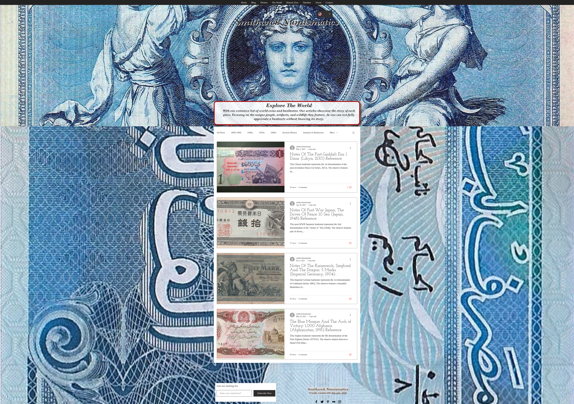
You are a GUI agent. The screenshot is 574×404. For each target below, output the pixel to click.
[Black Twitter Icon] (322, 402)
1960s (273, 132)
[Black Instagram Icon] (340, 402)
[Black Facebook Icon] (316, 402)
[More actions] (351, 148)
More (332, 132)
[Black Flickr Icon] (334, 402)
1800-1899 (236, 132)
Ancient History (289, 132)
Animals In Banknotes (313, 132)
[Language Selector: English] (324, 14)
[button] (353, 133)
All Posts (221, 132)
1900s (250, 132)
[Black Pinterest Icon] (328, 402)
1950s (262, 132)
